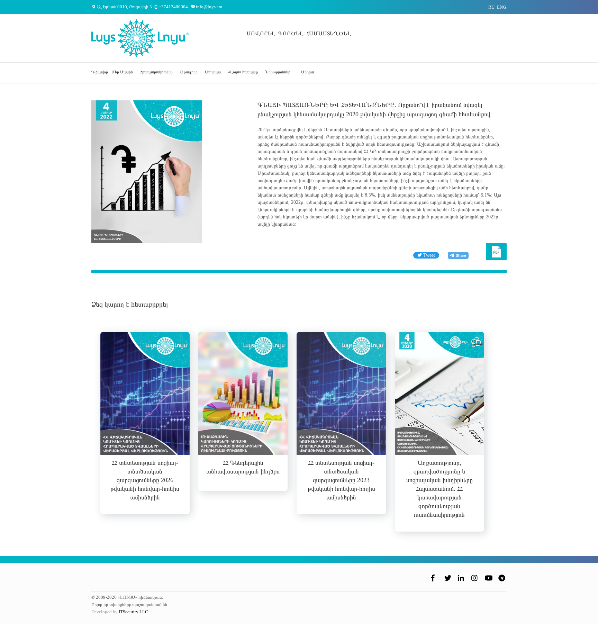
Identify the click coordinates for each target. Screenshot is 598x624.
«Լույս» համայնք (243, 72)
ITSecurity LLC (133, 611)
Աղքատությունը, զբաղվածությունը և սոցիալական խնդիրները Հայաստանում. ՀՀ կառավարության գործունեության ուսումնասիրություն (439, 488)
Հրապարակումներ (156, 72)
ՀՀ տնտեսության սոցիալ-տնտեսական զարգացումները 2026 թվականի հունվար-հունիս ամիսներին (144, 480)
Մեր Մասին (122, 72)
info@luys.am (209, 6)
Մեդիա (307, 72)
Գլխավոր (99, 72)
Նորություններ (277, 72)
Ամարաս (213, 72)
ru (491, 7)
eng (501, 7)
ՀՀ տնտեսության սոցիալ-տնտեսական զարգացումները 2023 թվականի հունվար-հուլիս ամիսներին (341, 480)
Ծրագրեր (189, 72)
